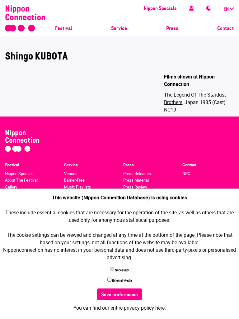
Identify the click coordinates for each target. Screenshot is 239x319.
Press (172, 28)
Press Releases (137, 173)
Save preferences (119, 295)
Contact (225, 28)
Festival (63, 28)
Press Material (136, 180)
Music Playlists (77, 187)
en (226, 9)
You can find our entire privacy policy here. (119, 307)
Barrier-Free (74, 180)
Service (119, 28)
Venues (70, 173)
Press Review (135, 187)
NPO (186, 173)
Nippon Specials (160, 8)
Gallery (11, 187)
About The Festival (21, 180)
